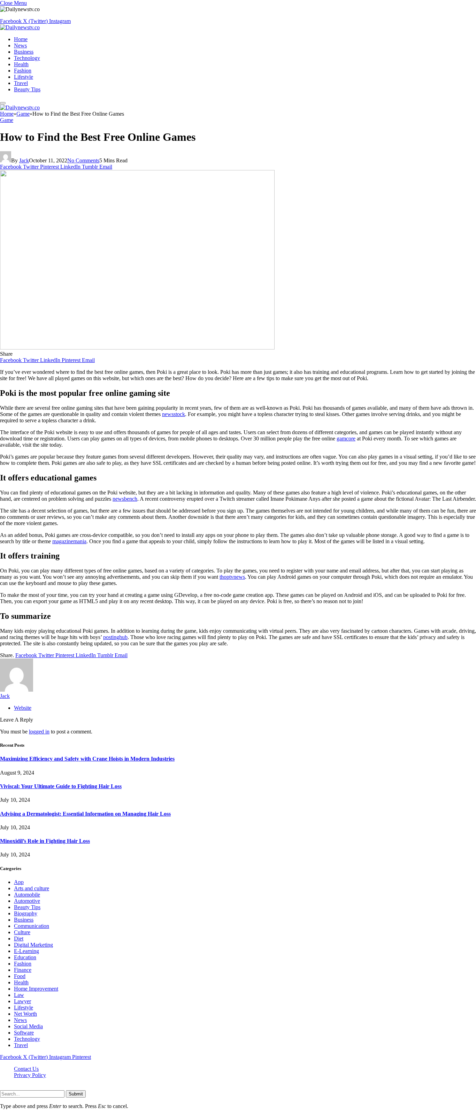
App (19, 882)
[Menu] (3, 103)
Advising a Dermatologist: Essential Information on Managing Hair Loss (85, 814)
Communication (31, 926)
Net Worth (25, 1014)
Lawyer (22, 1001)
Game (6, 120)
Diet (18, 938)
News (20, 45)
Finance (22, 970)
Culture (22, 932)
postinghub (115, 637)
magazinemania (69, 541)
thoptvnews (232, 577)
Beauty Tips (27, 89)
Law (19, 995)
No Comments (83, 160)
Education (25, 957)
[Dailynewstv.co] (20, 27)
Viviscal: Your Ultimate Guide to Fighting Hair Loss (61, 786)
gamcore (346, 438)
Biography (25, 913)
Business (23, 52)
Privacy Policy (30, 1075)
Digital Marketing (33, 945)
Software (24, 1033)
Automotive (27, 901)
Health (21, 64)
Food (19, 976)
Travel (21, 83)
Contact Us (26, 1069)
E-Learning (26, 951)
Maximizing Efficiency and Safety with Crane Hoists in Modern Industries (87, 759)
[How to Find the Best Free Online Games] (137, 348)
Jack (24, 160)
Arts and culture (31, 888)
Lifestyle (23, 77)
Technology (27, 58)
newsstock (173, 414)
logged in (39, 732)
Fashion (22, 71)
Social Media (28, 1026)
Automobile (27, 895)
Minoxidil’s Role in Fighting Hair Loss (45, 841)
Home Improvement (36, 989)
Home (21, 39)
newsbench (125, 499)
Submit (76, 1094)
